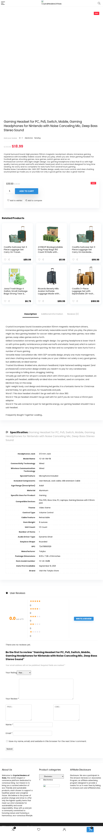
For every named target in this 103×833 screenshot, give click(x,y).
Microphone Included (48, 476)
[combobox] (46, 780)
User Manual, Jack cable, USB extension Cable (59, 481)
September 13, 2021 (47, 566)
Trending (37, 138)
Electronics (29, 138)
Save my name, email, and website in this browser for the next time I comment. (48, 741)
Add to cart (26, 191)
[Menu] (3, 3)
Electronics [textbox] (46, 780)
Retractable (44, 517)
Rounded (43, 541)
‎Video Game (44, 507)
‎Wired (41, 463)
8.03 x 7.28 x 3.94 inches (49, 556)
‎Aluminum (43, 490)
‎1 (39, 532)
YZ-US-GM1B (44, 561)
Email (9, 733)
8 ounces (43, 522)
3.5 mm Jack (45, 454)
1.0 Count (43, 527)
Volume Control (46, 512)
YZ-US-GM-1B (45, 458)
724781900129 (45, 546)
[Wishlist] (38, 829)
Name (9, 724)
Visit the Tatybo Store (49, 570)
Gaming (42, 495)
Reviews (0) (73, 314)
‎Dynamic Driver (46, 537)
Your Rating (11, 672)
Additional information (52, 314)
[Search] (99, 3)
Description (30, 314)
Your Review (12, 698)
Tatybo (42, 551)
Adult (41, 485)
